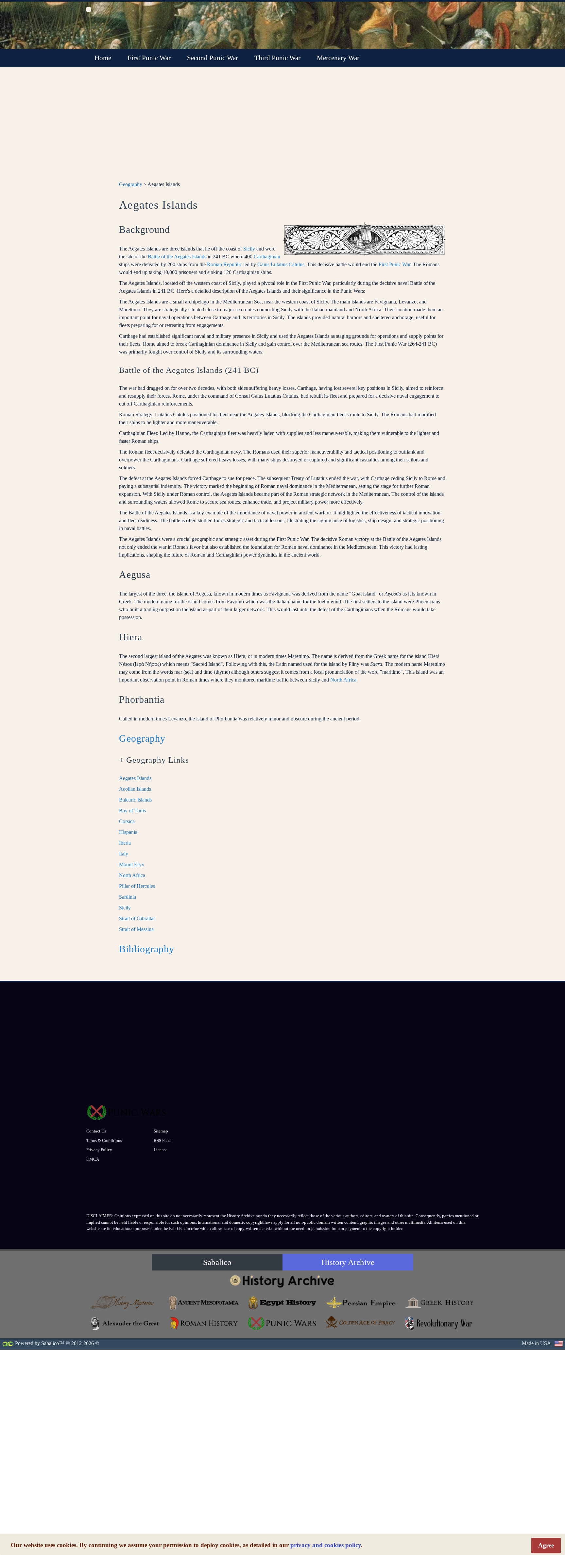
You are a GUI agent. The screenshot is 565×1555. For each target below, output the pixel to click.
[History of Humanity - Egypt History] (282, 1303)
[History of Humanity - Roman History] (204, 1323)
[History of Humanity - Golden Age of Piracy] (361, 1322)
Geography (130, 184)
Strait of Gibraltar (137, 918)
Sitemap (161, 1131)
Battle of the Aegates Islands (177, 256)
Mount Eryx (131, 864)
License (160, 1149)
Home (102, 58)
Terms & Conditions (104, 1140)
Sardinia (127, 897)
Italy (123, 853)
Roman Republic (224, 264)
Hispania (128, 832)
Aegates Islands (135, 778)
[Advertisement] (282, 128)
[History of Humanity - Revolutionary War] (439, 1323)
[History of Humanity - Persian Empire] (361, 1303)
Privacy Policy (99, 1149)
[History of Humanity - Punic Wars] (282, 1323)
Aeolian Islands (135, 789)
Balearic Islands (135, 800)
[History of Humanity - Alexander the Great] (125, 1323)
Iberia (125, 843)
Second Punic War (212, 58)
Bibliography (146, 948)
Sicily (249, 248)
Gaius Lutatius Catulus (280, 264)
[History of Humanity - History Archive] (282, 1281)
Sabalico (217, 1262)
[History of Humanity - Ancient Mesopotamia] (204, 1303)
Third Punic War (277, 58)
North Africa (343, 679)
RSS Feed (162, 1140)
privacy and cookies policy (325, 1545)
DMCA (92, 1159)
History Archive (347, 1262)
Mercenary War (338, 58)
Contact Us (96, 1131)
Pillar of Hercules (137, 886)
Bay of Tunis (132, 810)
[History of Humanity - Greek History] (439, 1303)
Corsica (127, 821)
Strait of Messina (136, 929)
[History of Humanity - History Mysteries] (125, 1303)
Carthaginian (267, 256)
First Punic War (149, 58)
